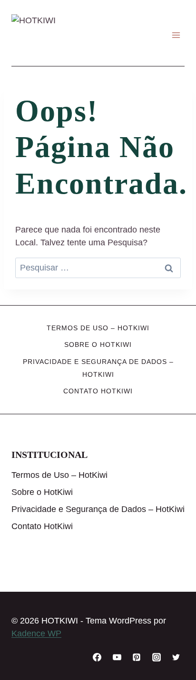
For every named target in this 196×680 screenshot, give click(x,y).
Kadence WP (36, 633)
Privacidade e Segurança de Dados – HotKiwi (98, 368)
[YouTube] (117, 657)
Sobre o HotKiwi (98, 344)
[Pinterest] (136, 657)
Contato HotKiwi (98, 391)
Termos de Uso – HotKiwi (98, 328)
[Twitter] (176, 657)
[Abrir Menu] (176, 35)
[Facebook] (97, 657)
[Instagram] (156, 657)
